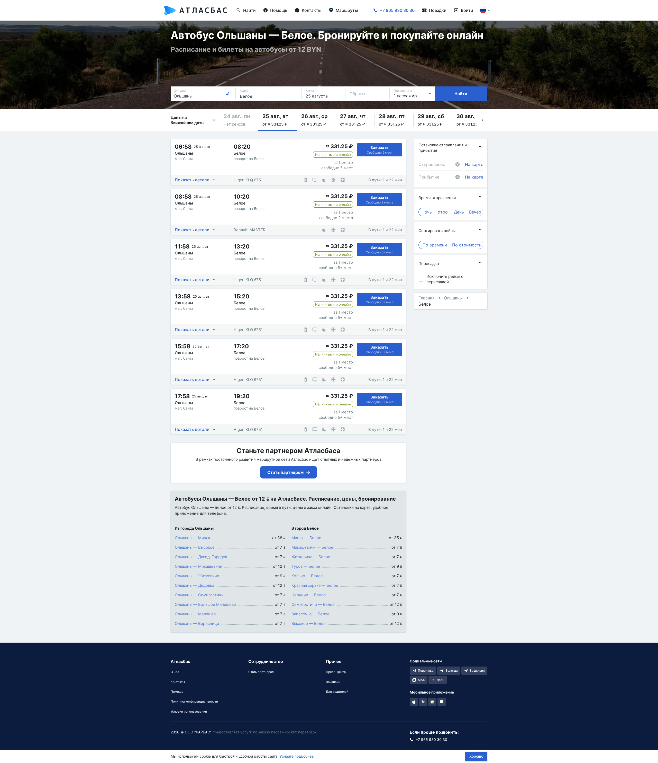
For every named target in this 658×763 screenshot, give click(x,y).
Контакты (178, 682)
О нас (175, 672)
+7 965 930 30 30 (397, 10)
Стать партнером (261, 672)
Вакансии (333, 682)
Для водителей (337, 692)
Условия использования (189, 711)
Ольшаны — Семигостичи (199, 594)
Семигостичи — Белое (313, 604)
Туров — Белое (305, 566)
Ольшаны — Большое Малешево (205, 604)
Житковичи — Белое (310, 556)
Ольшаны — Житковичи (197, 575)
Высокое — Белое (308, 623)
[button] (214, 120)
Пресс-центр (336, 672)
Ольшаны (453, 297)
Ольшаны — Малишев (195, 613)
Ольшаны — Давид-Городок (201, 556)
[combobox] (202, 93)
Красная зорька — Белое (314, 585)
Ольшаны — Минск (192, 537)
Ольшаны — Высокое (195, 547)
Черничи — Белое (308, 594)
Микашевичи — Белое (312, 547)
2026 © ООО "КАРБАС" (191, 732)
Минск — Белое (306, 537)
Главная (426, 297)
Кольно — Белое (307, 575)
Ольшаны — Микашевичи (198, 566)
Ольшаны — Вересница (197, 623)
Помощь (177, 692)
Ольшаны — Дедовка (194, 585)
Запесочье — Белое (310, 613)
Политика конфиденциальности (194, 701)
